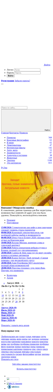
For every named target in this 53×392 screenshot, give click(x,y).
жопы (25, 339)
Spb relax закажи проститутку (26, 364)
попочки (25, 346)
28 (16, 301)
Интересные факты (16, 147)
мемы (4, 344)
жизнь (13, 339)
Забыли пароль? (22, 80)
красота (35, 341)
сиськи (18, 354)
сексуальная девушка (19, 351)
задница (35, 339)
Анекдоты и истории (17, 155)
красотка (44, 341)
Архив (10, 278)
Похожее (11, 220)
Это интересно (14, 163)
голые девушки (32, 336)
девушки (5, 339)
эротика (45, 354)
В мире (10, 142)
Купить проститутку (26, 369)
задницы (44, 339)
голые (22, 336)
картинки (16, 341)
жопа (19, 339)
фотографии (28, 354)
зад (29, 339)
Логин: (10, 70)
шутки (38, 354)
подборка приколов (29, 344)
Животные (12, 158)
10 (3, 295)
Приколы (11, 137)
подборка (15, 344)
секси (39, 349)
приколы (40, 346)
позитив (10, 346)
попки (18, 346)
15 (20, 295)
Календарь (12, 275)
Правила (23, 133)
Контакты (14, 133)
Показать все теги (9, 359)
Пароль (10, 72)
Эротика (11, 160)
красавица (26, 341)
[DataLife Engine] (22, 21)
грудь (43, 336)
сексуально (35, 351)
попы (33, 346)
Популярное (13, 222)
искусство (6, 341)
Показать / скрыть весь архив (15, 325)
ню (8, 344)
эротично (5, 357)
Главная (5, 133)
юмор (13, 357)
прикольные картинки (12, 349)
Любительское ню (10, 336)
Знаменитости (13, 153)
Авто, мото (12, 150)
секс (34, 349)
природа (27, 349)
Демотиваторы (14, 145)
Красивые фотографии (18, 140)
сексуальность (8, 354)
